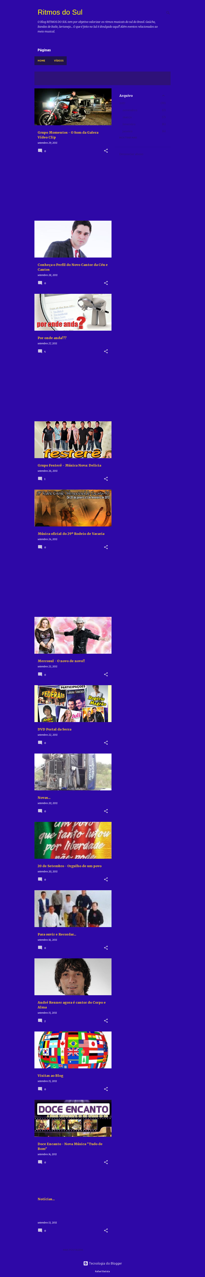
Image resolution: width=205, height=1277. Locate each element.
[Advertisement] (71, 190)
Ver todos (45, 81)
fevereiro (129, 124)
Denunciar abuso (131, 154)
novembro (130, 110)
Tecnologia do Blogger (105, 1263)
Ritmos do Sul (60, 12)
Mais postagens (73, 1250)
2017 (122, 103)
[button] (106, 151)
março (127, 117)
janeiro (128, 131)
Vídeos (58, 60)
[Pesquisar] (168, 13)
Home (41, 60)
